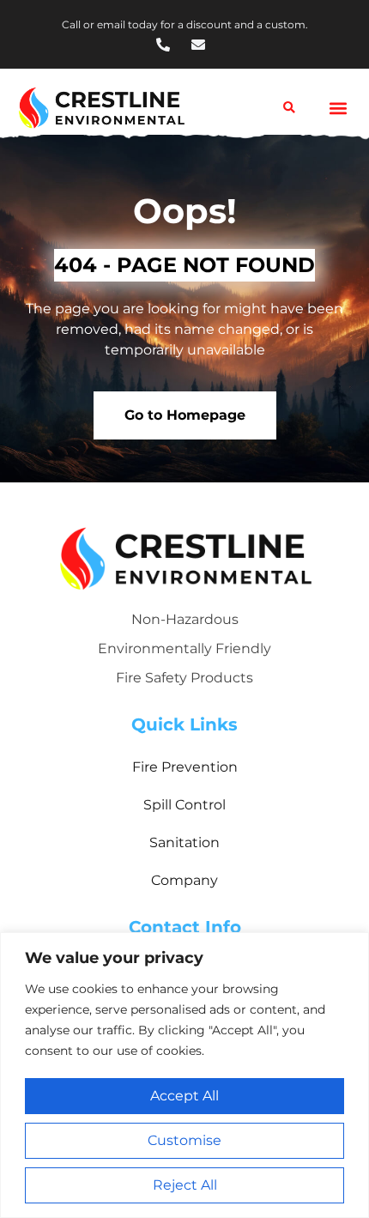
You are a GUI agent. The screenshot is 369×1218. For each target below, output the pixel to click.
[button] (338, 108)
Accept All (184, 1096)
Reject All (185, 1185)
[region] (184, 1075)
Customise (184, 1140)
